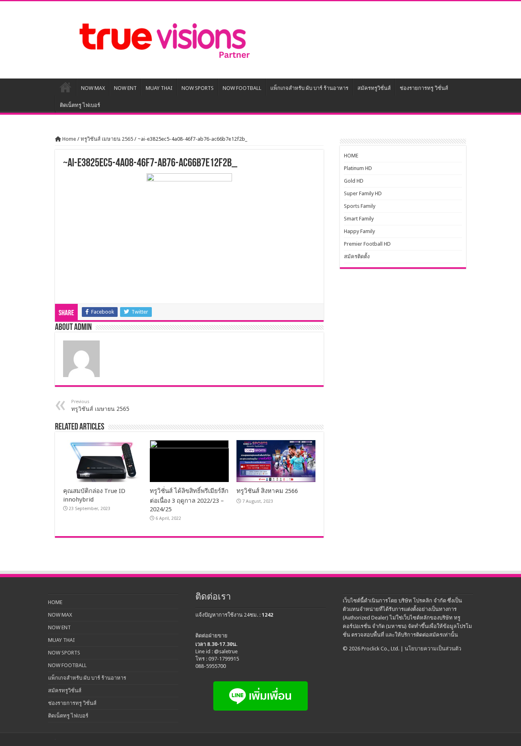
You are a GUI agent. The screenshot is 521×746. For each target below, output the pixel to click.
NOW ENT (125, 88)
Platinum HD (358, 168)
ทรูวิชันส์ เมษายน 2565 (107, 139)
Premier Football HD (367, 244)
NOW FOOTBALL (242, 88)
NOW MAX (93, 88)
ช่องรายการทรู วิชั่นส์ (424, 88)
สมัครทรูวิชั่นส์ (374, 88)
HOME (65, 87)
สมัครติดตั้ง (357, 256)
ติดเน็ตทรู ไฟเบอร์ (80, 105)
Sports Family (359, 206)
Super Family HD (363, 193)
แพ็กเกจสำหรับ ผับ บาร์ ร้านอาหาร (309, 88)
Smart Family (359, 219)
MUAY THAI (159, 88)
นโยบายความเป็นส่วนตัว (433, 649)
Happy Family (359, 231)
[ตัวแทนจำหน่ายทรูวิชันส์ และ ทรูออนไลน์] (163, 39)
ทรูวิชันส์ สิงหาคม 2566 (267, 491)
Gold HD (353, 181)
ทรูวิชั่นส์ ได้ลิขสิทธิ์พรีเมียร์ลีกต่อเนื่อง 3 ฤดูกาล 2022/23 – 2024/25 (189, 500)
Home (68, 139)
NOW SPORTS (198, 88)
